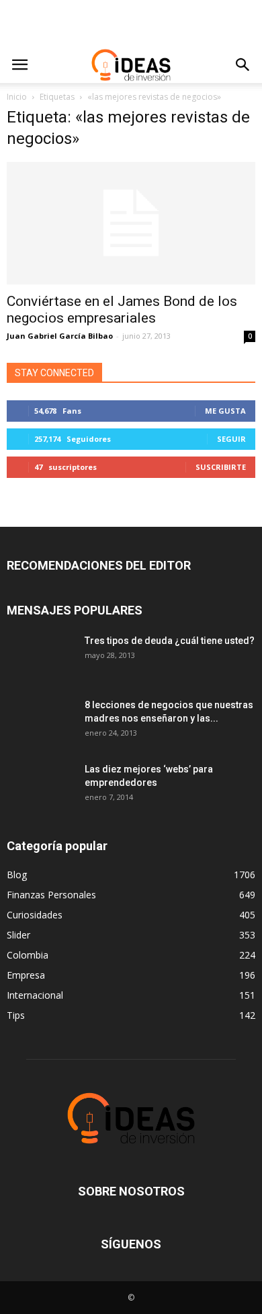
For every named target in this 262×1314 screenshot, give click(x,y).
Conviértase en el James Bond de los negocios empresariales (122, 309)
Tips (16, 1015)
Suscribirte (220, 467)
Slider (18, 934)
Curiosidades (34, 914)
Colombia (27, 955)
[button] (243, 65)
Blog (17, 874)
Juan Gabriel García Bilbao (60, 336)
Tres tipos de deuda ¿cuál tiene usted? (170, 640)
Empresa (26, 975)
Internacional (35, 995)
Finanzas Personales (51, 894)
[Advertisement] (131, 23)
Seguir (231, 439)
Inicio (17, 96)
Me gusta (225, 411)
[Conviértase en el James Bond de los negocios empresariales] (131, 223)
